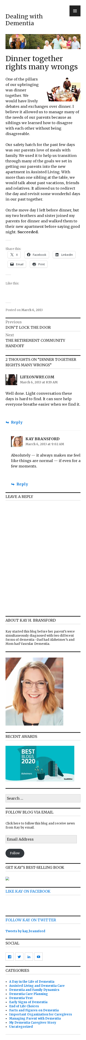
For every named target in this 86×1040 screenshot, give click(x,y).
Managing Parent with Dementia (35, 1018)
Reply (16, 422)
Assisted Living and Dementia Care (37, 986)
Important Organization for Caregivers (40, 1014)
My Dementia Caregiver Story (32, 1023)
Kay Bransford (42, 439)
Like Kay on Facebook (28, 891)
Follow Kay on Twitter (31, 920)
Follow (15, 853)
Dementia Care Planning (28, 994)
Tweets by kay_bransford (25, 931)
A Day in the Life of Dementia (31, 982)
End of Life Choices (24, 1006)
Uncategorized (21, 1027)
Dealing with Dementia (24, 20)
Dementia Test (21, 998)
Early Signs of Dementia (28, 1002)
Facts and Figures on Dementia (34, 1010)
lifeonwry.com (37, 377)
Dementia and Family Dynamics (34, 990)
